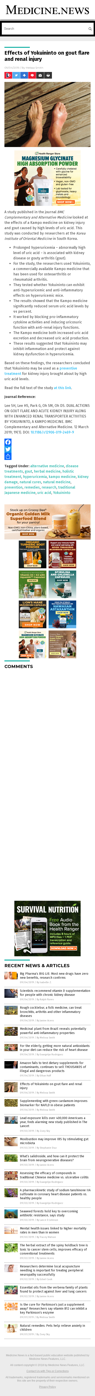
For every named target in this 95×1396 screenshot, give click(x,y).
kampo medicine (62, 477)
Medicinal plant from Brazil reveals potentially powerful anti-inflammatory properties (53, 1031)
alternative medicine (47, 466)
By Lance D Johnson (47, 1220)
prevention (13, 487)
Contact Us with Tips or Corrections (48, 1371)
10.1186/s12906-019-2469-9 (52, 432)
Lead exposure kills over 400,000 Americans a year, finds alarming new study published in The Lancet (53, 1122)
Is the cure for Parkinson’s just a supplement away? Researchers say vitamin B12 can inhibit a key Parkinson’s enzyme (53, 1308)
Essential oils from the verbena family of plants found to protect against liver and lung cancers (54, 1289)
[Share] (47, 456)
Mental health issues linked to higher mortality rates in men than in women (53, 1230)
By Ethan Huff (44, 1075)
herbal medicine (47, 471)
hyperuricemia (35, 477)
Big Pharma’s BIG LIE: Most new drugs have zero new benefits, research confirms (54, 976)
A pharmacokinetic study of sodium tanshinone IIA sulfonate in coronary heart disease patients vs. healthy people (55, 1194)
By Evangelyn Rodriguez (50, 1054)
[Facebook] (47, 442)
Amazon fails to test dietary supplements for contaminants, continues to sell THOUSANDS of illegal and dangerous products (53, 1067)
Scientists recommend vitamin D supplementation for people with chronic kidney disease (55, 993)
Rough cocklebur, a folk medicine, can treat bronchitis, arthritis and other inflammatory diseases (51, 1012)
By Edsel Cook (44, 1279)
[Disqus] (47, 728)
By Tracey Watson (46, 1237)
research (49, 487)
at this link (62, 388)
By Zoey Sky (43, 1131)
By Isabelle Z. (44, 982)
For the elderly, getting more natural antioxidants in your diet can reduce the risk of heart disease (55, 1048)
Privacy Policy (47, 1386)
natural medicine (56, 482)
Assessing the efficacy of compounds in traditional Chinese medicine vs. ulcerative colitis (54, 1175)
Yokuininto (61, 493)
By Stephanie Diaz (47, 1147)
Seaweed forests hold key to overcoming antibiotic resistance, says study (49, 1213)
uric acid (44, 493)
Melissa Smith (34, 67)
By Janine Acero (45, 1020)
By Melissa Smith (46, 1037)
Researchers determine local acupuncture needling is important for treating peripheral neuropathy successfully (51, 1270)
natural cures (30, 482)
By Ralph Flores (45, 999)
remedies (32, 487)
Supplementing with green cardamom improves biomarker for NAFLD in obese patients (53, 1103)
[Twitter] (47, 449)
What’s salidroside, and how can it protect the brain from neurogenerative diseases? (52, 1158)
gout (28, 471)
